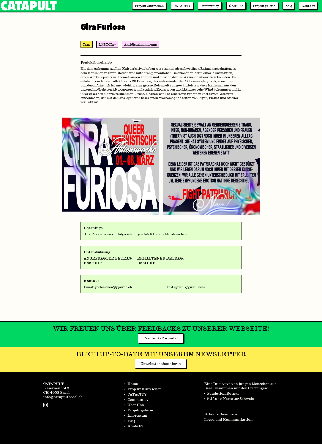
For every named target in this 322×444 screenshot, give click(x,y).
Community (210, 5)
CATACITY (182, 5)
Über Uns (236, 5)
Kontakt (308, 5)
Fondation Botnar (222, 393)
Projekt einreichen (149, 5)
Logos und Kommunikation (228, 419)
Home (132, 384)
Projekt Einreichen (144, 389)
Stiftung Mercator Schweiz (230, 398)
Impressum (137, 415)
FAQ (288, 5)
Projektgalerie (264, 5)
